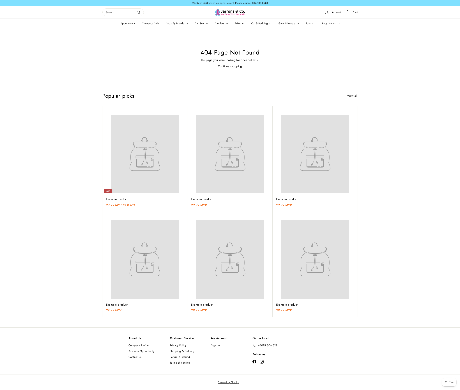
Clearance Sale (150, 23)
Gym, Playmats (287, 23)
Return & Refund (180, 357)
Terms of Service (180, 363)
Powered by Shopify (228, 382)
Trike (238, 23)
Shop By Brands (175, 23)
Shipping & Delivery (182, 351)
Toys (309, 23)
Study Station (329, 23)
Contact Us (134, 357)
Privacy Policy (178, 345)
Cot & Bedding (260, 23)
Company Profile (138, 345)
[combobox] (123, 12)
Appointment (128, 23)
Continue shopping (230, 66)
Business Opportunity (141, 351)
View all (352, 96)
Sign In (215, 345)
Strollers (220, 23)
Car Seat (200, 23)
